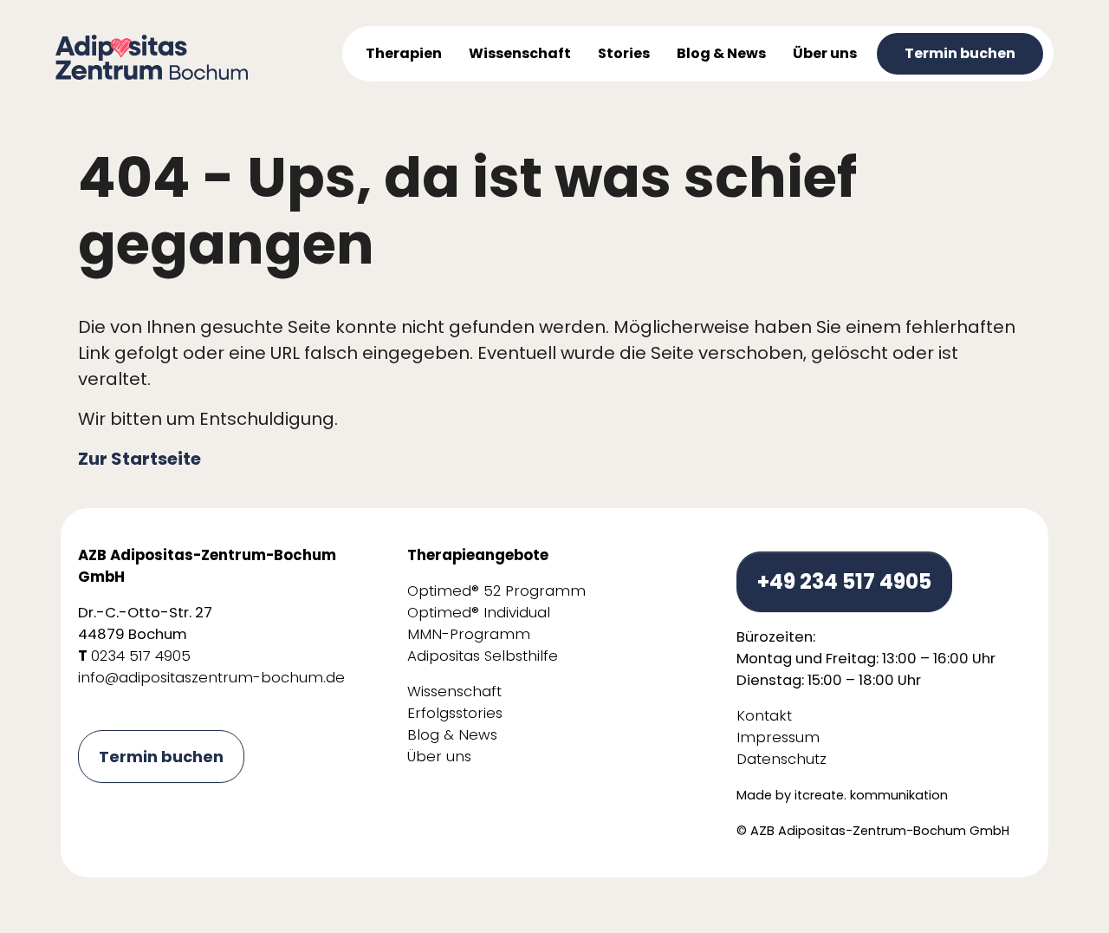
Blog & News (452, 735)
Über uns (439, 757)
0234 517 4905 (141, 656)
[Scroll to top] (1066, 890)
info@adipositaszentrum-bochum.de (211, 678)
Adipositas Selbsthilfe (482, 656)
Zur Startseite (139, 459)
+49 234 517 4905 (844, 581)
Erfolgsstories (455, 713)
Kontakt (764, 716)
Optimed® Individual (478, 613)
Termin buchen (161, 756)
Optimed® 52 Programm (496, 591)
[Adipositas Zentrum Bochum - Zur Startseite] (151, 57)
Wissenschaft (454, 691)
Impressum (778, 737)
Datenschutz (781, 759)
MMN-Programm (468, 634)
